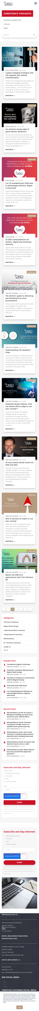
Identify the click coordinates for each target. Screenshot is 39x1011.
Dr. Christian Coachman (12, 643)
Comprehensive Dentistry (13, 634)
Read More (9, 95)
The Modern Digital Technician (18, 664)
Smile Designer (9, 180)
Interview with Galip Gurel (17, 686)
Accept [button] (19, 1007)
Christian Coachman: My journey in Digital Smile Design (20, 671)
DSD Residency (9, 639)
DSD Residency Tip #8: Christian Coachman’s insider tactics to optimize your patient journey (19, 724)
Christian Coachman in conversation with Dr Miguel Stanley (21, 679)
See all (6, 650)
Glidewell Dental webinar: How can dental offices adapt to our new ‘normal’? (18, 406)
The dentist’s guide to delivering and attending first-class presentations (19, 298)
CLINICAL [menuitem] (7, 24)
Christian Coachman (11, 293)
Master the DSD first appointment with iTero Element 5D (19, 577)
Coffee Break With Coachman (14, 630)
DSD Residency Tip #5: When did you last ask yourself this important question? (20, 752)
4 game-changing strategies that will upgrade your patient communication (19, 75)
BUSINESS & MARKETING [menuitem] (12, 20)
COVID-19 (7, 647)
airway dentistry (10, 126)
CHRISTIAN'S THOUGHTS (17, 13)
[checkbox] (19, 778)
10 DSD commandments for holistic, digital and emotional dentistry (18, 242)
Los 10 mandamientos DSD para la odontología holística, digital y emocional (19, 185)
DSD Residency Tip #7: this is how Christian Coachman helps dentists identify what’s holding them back (20, 734)
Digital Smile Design (11, 70)
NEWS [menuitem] (6, 28)
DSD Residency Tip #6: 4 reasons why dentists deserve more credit (21, 743)
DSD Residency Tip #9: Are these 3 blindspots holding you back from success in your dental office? (20, 715)
